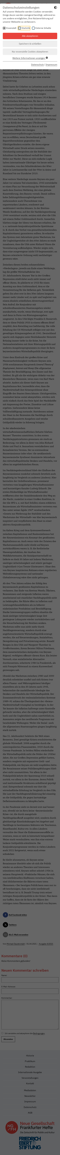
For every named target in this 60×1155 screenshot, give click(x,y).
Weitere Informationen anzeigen (28, 58)
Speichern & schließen (30, 43)
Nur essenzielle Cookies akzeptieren (30, 51)
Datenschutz (37, 64)
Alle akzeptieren (30, 35)
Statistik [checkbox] (26, 28)
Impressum (51, 64)
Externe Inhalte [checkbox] (43, 28)
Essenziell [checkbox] (11, 28)
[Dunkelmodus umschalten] (55, 8)
